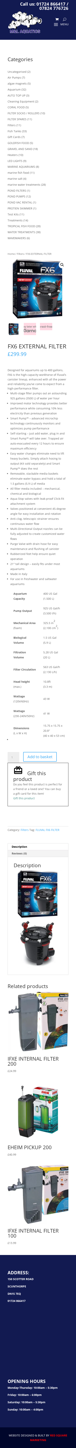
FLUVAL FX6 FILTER (47, 830)
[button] (62, 264)
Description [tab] (19, 846)
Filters (20, 254)
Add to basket (39, 756)
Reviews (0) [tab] (19, 853)
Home (11, 254)
